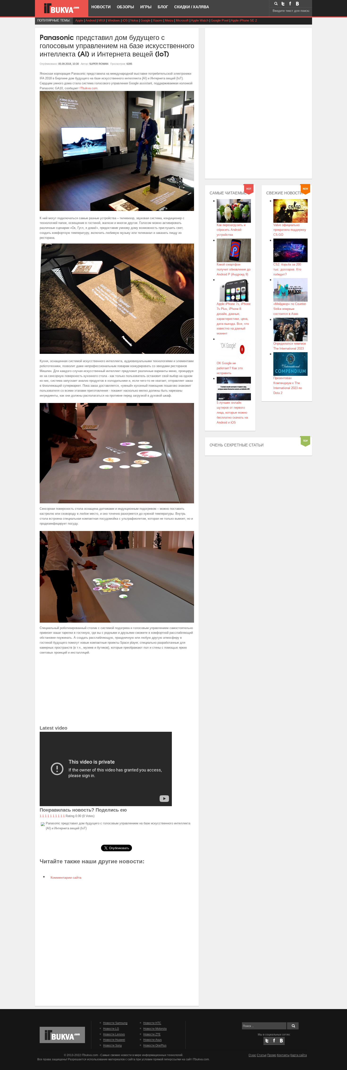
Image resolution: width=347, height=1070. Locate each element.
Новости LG (111, 1028)
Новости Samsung (115, 1022)
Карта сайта (298, 1055)
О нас (252, 1055)
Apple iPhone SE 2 (244, 20)
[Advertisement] (117, 691)
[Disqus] (117, 942)
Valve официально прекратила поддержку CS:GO (289, 230)
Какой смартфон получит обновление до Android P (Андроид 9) (233, 269)
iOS (125, 20)
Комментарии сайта (65, 877)
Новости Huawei (114, 1039)
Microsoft (182, 20)
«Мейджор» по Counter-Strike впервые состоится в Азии (290, 309)
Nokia (134, 20)
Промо (271, 1055)
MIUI (101, 20)
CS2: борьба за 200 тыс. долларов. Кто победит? (287, 269)
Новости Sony (112, 1045)
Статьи (262, 1055)
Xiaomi (157, 20)
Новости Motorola (155, 1028)
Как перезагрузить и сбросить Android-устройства (231, 230)
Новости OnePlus (154, 1045)
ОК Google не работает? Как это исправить (230, 368)
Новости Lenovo (114, 1034)
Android (90, 20)
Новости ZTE (152, 1034)
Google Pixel (220, 20)
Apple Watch (199, 20)
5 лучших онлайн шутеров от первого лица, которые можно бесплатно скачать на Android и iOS (232, 412)
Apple (79, 20)
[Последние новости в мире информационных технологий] (61, 8)
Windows (114, 20)
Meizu (169, 20)
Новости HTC (152, 1022)
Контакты (283, 1055)
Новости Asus (152, 1039)
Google (145, 20)
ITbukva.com (88, 88)
